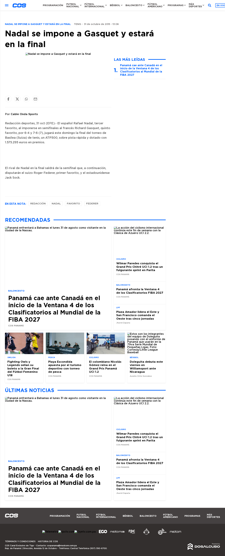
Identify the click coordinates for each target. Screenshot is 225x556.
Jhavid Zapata (123, 323)
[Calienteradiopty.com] (146, 534)
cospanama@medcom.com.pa (62, 546)
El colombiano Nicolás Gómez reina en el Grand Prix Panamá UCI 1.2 (105, 366)
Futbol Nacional (72, 5)
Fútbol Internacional (94, 5)
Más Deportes (195, 5)
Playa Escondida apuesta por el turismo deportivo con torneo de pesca (64, 366)
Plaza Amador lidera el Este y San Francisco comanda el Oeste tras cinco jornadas (137, 315)
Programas (175, 5)
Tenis (77, 24)
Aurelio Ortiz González (141, 376)
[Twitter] (17, 99)
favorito (73, 203)
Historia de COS (48, 541)
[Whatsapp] (26, 99)
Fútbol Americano (155, 5)
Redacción (38, 203)
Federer (92, 203)
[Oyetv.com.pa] (85, 531)
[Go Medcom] (117, 534)
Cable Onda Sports (24, 114)
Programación (53, 5)
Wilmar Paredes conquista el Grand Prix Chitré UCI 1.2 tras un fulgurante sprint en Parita (139, 267)
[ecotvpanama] (103, 534)
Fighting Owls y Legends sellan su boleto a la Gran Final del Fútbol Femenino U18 (23, 368)
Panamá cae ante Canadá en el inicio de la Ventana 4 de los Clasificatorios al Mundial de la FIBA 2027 (141, 70)
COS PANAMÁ (16, 325)
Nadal (56, 203)
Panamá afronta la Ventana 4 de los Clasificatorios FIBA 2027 (139, 291)
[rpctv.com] (66, 531)
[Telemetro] (50, 531)
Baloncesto (134, 5)
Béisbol (115, 5)
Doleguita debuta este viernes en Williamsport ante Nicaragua (146, 366)
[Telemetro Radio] (161, 534)
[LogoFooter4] (132, 534)
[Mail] (35, 99)
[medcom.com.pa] (175, 534)
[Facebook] (8, 99)
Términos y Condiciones (20, 541)
